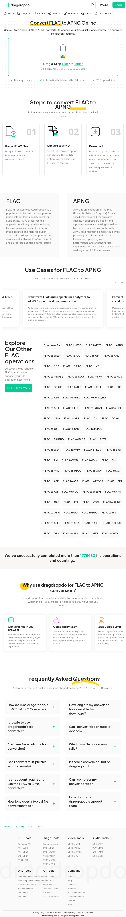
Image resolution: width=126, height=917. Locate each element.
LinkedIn (71, 900)
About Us (72, 888)
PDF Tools (47, 892)
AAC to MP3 (98, 852)
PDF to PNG (23, 852)
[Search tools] (92, 5)
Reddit (71, 904)
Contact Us (73, 884)
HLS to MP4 (23, 892)
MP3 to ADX (98, 856)
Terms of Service (54, 912)
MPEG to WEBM (75, 852)
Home (70, 876)
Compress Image (50, 844)
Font (87, 13)
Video (55, 13)
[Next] (122, 282)
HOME (7, 826)
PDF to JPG (23, 848)
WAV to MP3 (98, 848)
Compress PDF (25, 844)
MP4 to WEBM (74, 848)
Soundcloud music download (31, 876)
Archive (71, 13)
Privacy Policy (38, 912)
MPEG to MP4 (74, 844)
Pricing (104, 4)
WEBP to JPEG (49, 860)
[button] (32, 707)
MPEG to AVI (73, 856)
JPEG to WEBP (49, 852)
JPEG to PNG (48, 848)
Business (89, 912)
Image (24, 13)
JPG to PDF (23, 856)
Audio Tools (48, 880)
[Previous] (115, 282)
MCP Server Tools (51, 896)
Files (65, 64)
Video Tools (48, 876)
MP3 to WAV (98, 844)
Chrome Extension (76, 896)
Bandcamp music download (30, 880)
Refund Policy (69, 912)
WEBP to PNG (49, 864)
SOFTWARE (18, 826)
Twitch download (25, 888)
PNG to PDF (23, 860)
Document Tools (50, 888)
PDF (10, 13)
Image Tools (48, 884)
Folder (78, 64)
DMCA (80, 912)
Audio (40, 13)
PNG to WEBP (49, 856)
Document (104, 13)
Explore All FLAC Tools (18, 388)
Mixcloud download (27, 884)
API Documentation (76, 892)
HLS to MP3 (23, 896)
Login (118, 5)
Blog (70, 880)
